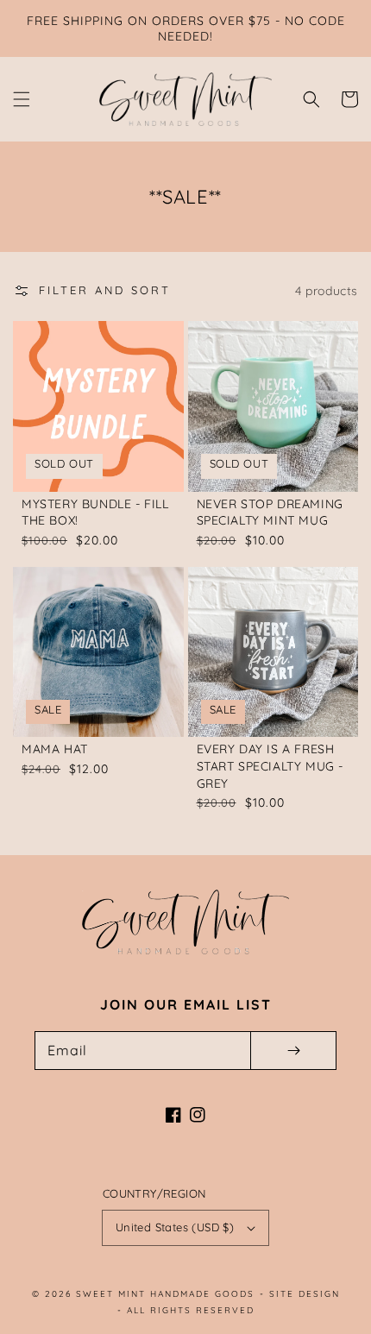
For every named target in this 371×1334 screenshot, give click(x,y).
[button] (22, 99)
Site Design (304, 1293)
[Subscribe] (293, 1050)
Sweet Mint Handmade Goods (165, 1293)
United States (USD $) (175, 1227)
